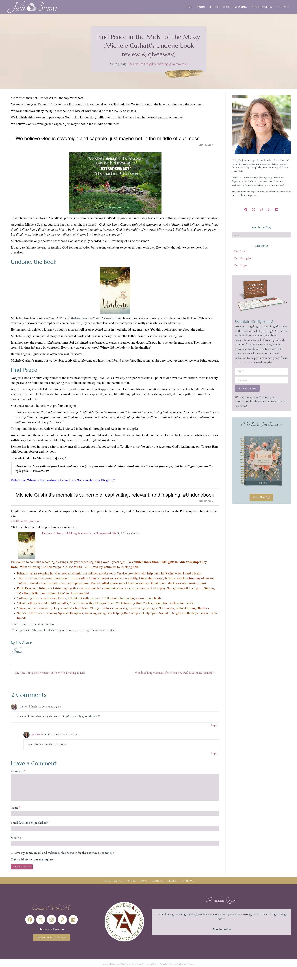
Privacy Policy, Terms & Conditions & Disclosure (177, 964)
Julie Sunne (37, 734)
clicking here (129, 566)
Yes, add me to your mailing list (33, 859)
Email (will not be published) (30, 823)
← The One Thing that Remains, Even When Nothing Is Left (48, 672)
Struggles (149, 64)
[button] (246, 209)
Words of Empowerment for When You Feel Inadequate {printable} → (177, 672)
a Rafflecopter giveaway (25, 521)
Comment (18, 771)
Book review (135, 64)
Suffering (162, 64)
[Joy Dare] (19, 566)
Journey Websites (152, 964)
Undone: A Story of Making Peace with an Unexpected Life (79, 533)
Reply (214, 725)
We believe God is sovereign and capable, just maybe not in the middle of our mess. (108, 138)
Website (16, 838)
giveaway (174, 64)
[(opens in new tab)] (124, 921)
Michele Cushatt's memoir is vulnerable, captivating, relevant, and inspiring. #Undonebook (115, 494)
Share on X (206, 144)
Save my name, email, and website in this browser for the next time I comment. (64, 853)
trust (184, 64)
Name (15, 808)
